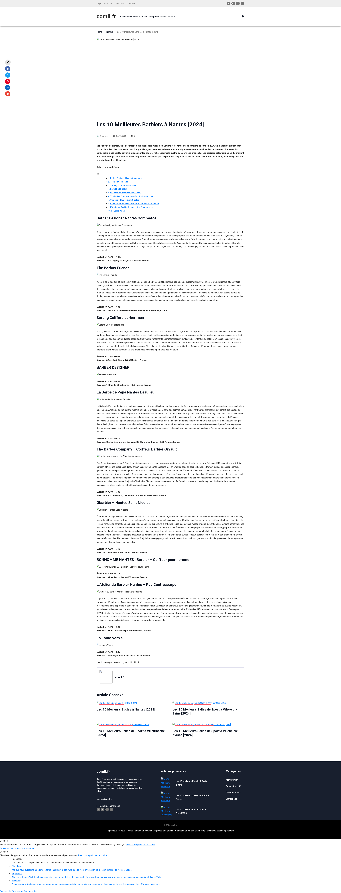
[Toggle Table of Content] (99, 174)
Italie (170, 830)
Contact (131, 3)
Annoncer (120, 3)
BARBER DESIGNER (118, 189)
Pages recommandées (109, 806)
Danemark (210, 830)
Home (99, 32)
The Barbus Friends (119, 182)
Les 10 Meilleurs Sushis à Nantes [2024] (126, 709)
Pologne (230, 830)
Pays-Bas (162, 830)
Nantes (109, 32)
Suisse (138, 830)
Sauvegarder (6, 891)
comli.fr (106, 16)
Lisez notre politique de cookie (140, 844)
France (130, 830)
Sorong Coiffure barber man (123, 185)
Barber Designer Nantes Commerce (126, 178)
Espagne (221, 830)
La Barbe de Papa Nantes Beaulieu (125, 193)
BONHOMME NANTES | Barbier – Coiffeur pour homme (134, 203)
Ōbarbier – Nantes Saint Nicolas (124, 200)
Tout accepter (27, 848)
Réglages (4, 848)
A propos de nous (105, 3)
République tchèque (116, 830)
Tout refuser (15, 848)
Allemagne (179, 830)
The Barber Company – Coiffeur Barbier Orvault (131, 196)
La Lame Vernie (118, 211)
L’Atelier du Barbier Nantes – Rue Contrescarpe (131, 207)
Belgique (190, 830)
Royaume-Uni (149, 830)
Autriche (200, 830)
